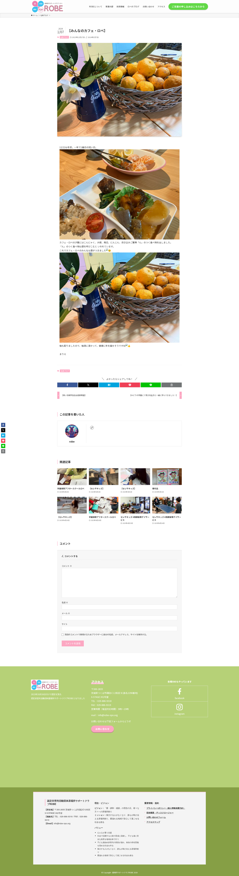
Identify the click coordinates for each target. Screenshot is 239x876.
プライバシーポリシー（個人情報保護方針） (165, 808)
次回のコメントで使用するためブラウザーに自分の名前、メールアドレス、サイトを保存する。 (106, 634)
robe (72, 441)
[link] (92, 427)
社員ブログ (64, 37)
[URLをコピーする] (171, 385)
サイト (64, 624)
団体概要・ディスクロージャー (160, 812)
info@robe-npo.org (108, 715)
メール (66, 613)
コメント (67, 565)
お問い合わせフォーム (156, 817)
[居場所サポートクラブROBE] (47, 6)
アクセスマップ (153, 821)
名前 (65, 602)
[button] (67, 385)
